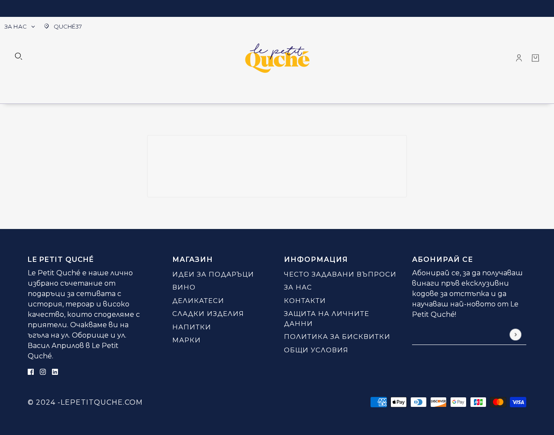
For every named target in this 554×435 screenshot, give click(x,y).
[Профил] (519, 58)
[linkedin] (54, 371)
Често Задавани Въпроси (340, 274)
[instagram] (42, 371)
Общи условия (316, 350)
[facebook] (30, 371)
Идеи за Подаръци (213, 274)
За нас (298, 287)
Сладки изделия (208, 313)
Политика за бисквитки (337, 336)
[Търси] (18, 56)
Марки (186, 340)
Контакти (305, 300)
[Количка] (535, 58)
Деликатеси (198, 300)
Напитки (191, 327)
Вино (184, 287)
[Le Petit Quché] (277, 58)
